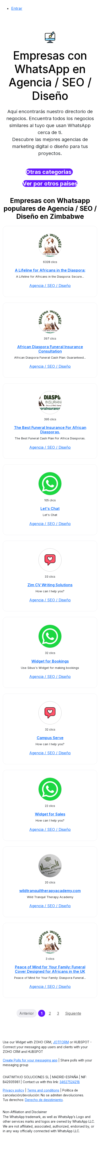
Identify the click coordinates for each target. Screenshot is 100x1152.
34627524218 (70, 1082)
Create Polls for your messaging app (30, 1060)
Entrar (16, 8)
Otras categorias (49, 171)
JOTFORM (61, 1042)
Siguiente (73, 1013)
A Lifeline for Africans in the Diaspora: (50, 270)
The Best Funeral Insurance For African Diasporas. (50, 429)
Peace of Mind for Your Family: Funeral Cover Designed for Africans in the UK (50, 969)
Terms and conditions (43, 1090)
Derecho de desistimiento (44, 1100)
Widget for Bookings (50, 661)
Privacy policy (13, 1090)
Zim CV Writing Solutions (50, 585)
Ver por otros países (50, 183)
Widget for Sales (50, 814)
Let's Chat (50, 508)
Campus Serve (50, 737)
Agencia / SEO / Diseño (50, 285)
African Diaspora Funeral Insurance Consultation (50, 349)
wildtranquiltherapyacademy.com (50, 890)
